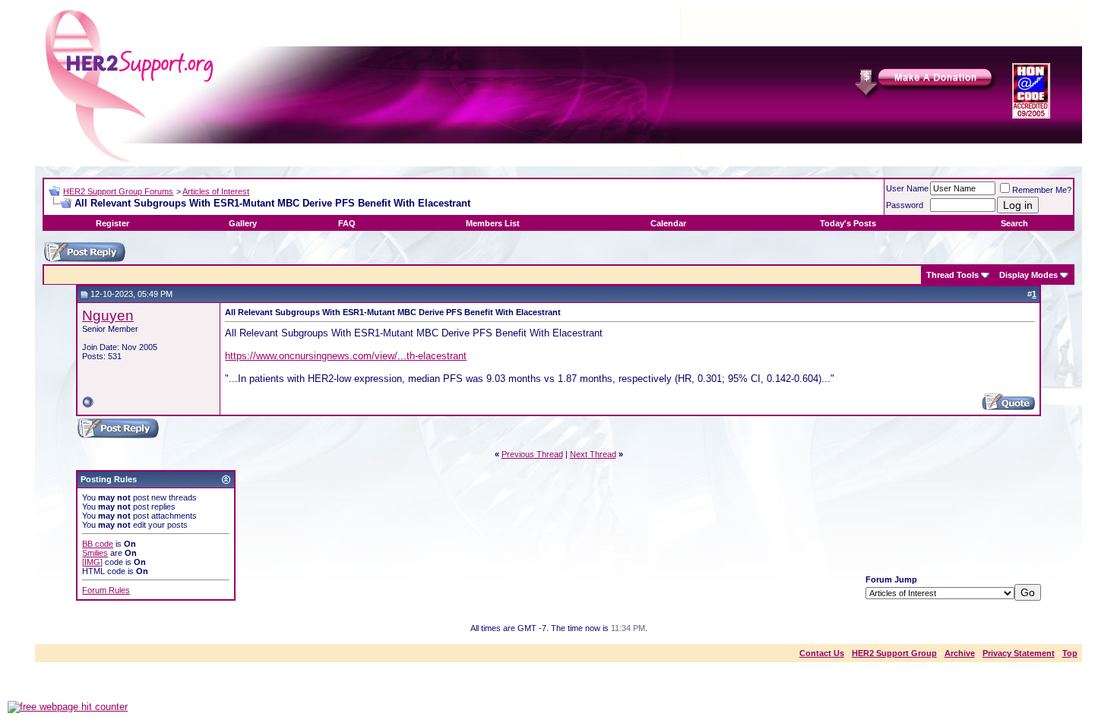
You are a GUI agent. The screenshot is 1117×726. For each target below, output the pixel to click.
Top (1069, 653)
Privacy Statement (1019, 653)
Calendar (668, 223)
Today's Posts (848, 223)
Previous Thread (532, 454)
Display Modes (1028, 274)
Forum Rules (106, 590)
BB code (97, 543)
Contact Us (821, 653)
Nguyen (108, 316)
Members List (493, 223)
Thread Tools (952, 274)
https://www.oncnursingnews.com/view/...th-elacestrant (346, 355)
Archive (960, 653)
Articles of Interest (215, 191)
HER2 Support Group (894, 653)
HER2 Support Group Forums (118, 191)
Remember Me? (1041, 189)
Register (112, 223)
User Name (907, 188)
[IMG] (92, 562)
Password (904, 205)
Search (1014, 223)
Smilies (95, 552)
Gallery (243, 223)
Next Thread (593, 454)
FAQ (347, 223)
